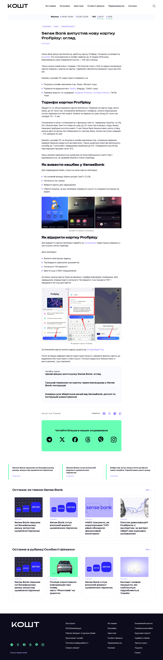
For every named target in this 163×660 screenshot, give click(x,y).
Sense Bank (47, 26)
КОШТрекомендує (73, 628)
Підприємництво (116, 6)
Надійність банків (142, 638)
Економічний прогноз (144, 623)
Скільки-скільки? (72, 648)
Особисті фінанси (95, 6)
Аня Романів (55, 413)
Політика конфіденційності (77, 643)
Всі (147, 490)
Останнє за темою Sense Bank (37, 490)
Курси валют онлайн (74, 638)
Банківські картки (68, 26)
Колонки (133, 6)
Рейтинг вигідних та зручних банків (80, 633)
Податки (138, 648)
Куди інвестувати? (143, 633)
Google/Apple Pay (95, 349)
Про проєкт (70, 623)
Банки (56, 26)
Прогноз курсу (141, 643)
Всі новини (51, 6)
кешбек (46, 57)
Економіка (65, 6)
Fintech (138, 653)
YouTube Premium (101, 92)
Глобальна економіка (144, 628)
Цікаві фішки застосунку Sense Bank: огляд (73, 374)
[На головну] (25, 624)
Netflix (73, 88)
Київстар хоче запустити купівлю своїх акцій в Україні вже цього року (130, 469)
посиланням (90, 243)
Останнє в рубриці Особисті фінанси (43, 549)
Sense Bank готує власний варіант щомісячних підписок (81, 470)
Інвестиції (78, 6)
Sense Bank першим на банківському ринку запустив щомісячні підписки (33, 469)
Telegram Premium (83, 92)
